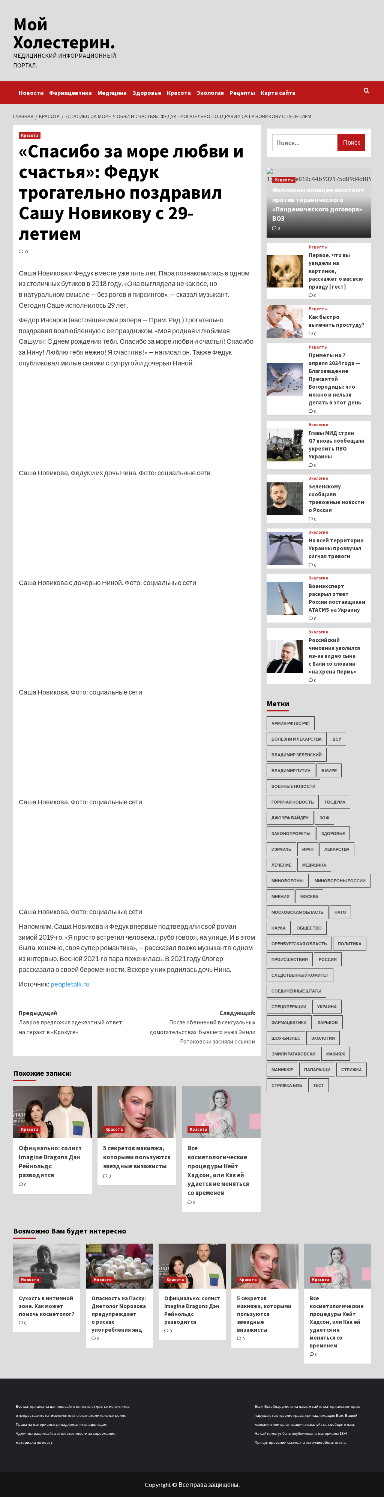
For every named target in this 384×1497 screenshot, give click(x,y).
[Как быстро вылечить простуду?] (285, 321)
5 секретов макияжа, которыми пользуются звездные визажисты (137, 1157)
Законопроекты (291, 833)
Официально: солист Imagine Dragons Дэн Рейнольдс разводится (50, 1161)
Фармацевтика (70, 92)
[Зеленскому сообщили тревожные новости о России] (285, 498)
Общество (309, 927)
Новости (31, 92)
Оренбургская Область (299, 943)
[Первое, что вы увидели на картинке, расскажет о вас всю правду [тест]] (285, 271)
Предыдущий (70, 1022)
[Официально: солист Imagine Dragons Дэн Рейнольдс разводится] (52, 1112)
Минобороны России (340, 880)
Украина (327, 1006)
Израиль (281, 849)
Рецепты (242, 92)
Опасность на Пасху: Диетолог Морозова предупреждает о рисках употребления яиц (119, 1314)
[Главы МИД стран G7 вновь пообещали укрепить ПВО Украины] (285, 444)
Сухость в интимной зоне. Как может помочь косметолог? (46, 1306)
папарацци (317, 1069)
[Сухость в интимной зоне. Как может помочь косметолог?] (46, 1266)
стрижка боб (287, 1085)
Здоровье (146, 92)
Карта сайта (278, 92)
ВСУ (337, 739)
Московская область (298, 912)
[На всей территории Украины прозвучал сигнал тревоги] (285, 548)
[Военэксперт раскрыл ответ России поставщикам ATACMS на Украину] (285, 598)
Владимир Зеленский (297, 754)
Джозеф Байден (290, 817)
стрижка (351, 1069)
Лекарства (337, 849)
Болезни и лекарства (297, 739)
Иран (308, 849)
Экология (210, 92)
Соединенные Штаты (296, 990)
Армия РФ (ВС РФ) (291, 723)
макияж (335, 1053)
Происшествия (290, 959)
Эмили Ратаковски (293, 1053)
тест (318, 1085)
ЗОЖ (324, 817)
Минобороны (288, 880)
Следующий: (202, 1027)
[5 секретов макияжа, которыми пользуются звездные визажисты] (137, 1112)
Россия (328, 959)
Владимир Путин (291, 770)
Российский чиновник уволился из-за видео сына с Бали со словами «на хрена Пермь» (334, 655)
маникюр (282, 1069)
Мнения (281, 896)
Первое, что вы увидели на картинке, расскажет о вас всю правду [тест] (336, 270)
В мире (329, 770)
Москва (309, 896)
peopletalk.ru (70, 984)
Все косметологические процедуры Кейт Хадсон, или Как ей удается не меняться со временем (218, 1170)
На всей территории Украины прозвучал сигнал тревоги (336, 548)
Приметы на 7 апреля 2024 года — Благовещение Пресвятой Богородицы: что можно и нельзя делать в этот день (335, 379)
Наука (279, 927)
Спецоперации (289, 1006)
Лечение (281, 864)
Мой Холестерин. (64, 33)
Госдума (335, 801)
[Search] (366, 90)
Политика (350, 943)
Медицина (112, 92)
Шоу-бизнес (286, 1038)
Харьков (328, 1022)
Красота (179, 92)
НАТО (340, 912)
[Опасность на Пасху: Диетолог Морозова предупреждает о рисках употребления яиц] (119, 1266)
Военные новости (293, 786)
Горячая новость (293, 801)
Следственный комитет (300, 975)
